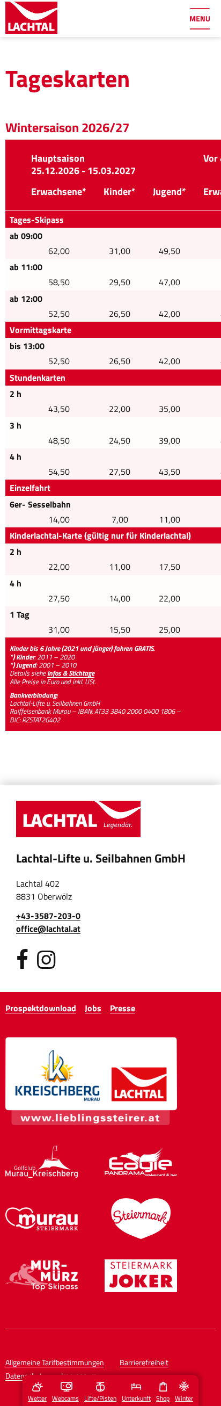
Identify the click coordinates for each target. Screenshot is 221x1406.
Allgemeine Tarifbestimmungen (54, 1362)
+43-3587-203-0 (48, 915)
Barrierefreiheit (144, 1362)
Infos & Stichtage (70, 673)
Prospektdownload (40, 1008)
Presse (122, 1008)
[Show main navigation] (199, 19)
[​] (22, 959)
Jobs (93, 1008)
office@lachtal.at (48, 928)
